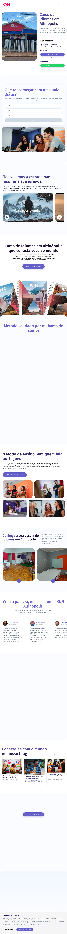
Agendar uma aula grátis (33, 433)
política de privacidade (33, 924)
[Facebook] (9, 892)
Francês (5, 908)
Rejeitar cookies (9, 929)
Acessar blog (58, 755)
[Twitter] (22, 892)
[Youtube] (17, 892)
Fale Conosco (55, 906)
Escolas (24, 908)
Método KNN (26, 905)
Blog (4, 892)
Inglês (4, 903)
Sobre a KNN (26, 903)
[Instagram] (13, 892)
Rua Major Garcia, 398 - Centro (49, 58)
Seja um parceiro (56, 910)
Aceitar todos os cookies (24, 929)
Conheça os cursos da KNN (15, 474)
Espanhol (5, 905)
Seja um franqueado (57, 908)
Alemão (5, 910)
